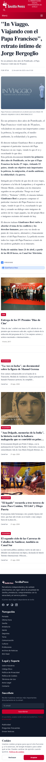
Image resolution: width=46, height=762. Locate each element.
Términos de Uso (9, 679)
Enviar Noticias (8, 731)
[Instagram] (12, 605)
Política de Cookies (9, 676)
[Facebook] (3, 605)
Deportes (5, 633)
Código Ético (7, 669)
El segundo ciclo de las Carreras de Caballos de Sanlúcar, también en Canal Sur (20, 541)
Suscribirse (23, 711)
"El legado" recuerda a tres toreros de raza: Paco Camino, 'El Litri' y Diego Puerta (22, 506)
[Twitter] (7, 605)
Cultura (5, 644)
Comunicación (8, 640)
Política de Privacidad (11, 672)
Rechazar (12, 757)
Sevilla (4, 623)
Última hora (7, 620)
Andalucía (6, 627)
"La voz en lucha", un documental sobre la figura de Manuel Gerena (20, 367)
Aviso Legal (6, 682)
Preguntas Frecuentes (11, 728)
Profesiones (7, 647)
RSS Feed (5, 654)
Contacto (5, 686)
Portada (5, 616)
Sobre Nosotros (8, 665)
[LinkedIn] (16, 605)
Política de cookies (16, 752)
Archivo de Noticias (10, 650)
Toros (4, 637)
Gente (4, 630)
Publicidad (6, 724)
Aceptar (34, 757)
